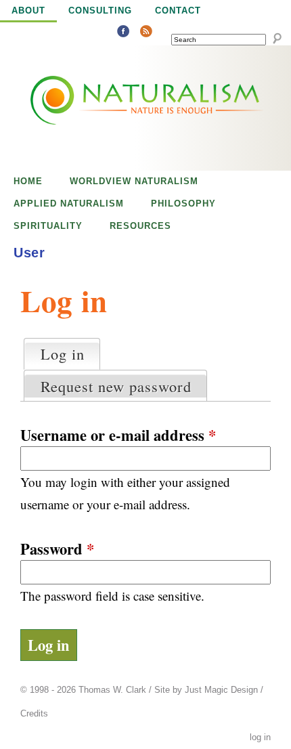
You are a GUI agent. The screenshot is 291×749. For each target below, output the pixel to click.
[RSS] (146, 33)
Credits (34, 714)
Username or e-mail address (118, 435)
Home (28, 181)
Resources (140, 226)
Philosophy (183, 203)
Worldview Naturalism (134, 181)
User (29, 252)
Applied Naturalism (69, 203)
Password (57, 549)
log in (260, 737)
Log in (70, 353)
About (28, 10)
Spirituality (48, 226)
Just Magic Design (221, 690)
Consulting (100, 10)
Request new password (116, 386)
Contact (178, 10)
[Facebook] (123, 33)
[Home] (116, 108)
